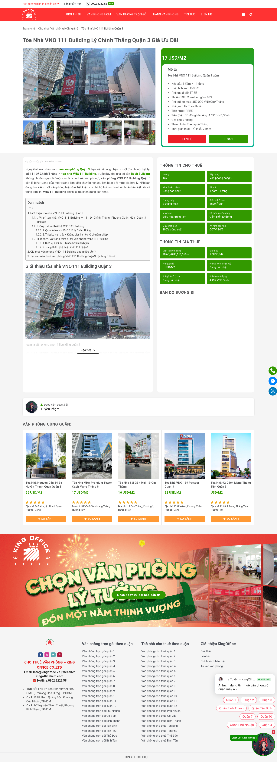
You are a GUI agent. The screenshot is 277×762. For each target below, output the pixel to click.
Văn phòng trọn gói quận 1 (98, 651)
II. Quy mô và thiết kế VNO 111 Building (60, 226)
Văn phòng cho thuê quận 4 (158, 666)
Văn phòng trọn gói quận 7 (98, 681)
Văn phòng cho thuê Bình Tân (159, 740)
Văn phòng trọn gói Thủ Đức (99, 735)
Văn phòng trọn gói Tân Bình (99, 725)
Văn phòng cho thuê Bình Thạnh (161, 721)
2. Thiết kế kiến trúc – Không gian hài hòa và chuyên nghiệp (75, 234)
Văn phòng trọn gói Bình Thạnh (101, 721)
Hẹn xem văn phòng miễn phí (40, 3)
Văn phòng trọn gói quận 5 (98, 671)
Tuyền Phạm (50, 409)
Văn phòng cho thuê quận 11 (159, 701)
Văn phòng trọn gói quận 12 (99, 705)
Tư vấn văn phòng (212, 666)
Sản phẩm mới (72, 3)
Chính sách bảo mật (213, 661)
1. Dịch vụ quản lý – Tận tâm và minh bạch (66, 243)
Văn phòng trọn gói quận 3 (98, 661)
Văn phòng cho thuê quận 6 (158, 676)
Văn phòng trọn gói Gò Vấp (99, 715)
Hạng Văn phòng (165, 14)
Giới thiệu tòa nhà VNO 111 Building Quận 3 (56, 213)
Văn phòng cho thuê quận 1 (158, 651)
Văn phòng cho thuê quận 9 (158, 691)
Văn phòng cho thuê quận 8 (158, 686)
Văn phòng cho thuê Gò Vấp (158, 715)
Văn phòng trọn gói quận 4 (98, 666)
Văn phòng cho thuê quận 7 (158, 681)
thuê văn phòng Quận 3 (73, 169)
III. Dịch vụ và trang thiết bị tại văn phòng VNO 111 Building (72, 239)
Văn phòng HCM (99, 14)
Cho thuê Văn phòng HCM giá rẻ (58, 28)
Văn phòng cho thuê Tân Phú (159, 730)
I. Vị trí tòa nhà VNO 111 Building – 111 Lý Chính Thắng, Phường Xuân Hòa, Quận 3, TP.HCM (92, 220)
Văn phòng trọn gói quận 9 (98, 691)
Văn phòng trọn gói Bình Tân (99, 740)
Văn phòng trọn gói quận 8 (98, 686)
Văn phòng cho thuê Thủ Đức (159, 735)
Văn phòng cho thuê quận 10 (159, 696)
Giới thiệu (73, 14)
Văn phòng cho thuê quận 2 (158, 656)
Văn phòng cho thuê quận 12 (159, 705)
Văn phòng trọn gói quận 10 (99, 696)
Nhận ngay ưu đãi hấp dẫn (137, 595)
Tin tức (189, 14)
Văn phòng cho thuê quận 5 (158, 671)
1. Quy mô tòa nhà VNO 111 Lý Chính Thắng (67, 230)
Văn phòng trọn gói (131, 14)
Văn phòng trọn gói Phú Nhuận (101, 711)
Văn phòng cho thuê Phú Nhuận (161, 711)
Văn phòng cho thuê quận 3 (158, 661)
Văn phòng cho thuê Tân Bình (159, 725)
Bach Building (140, 174)
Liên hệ (206, 14)
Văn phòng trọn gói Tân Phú (99, 730)
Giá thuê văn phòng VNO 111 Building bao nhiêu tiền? (63, 251)
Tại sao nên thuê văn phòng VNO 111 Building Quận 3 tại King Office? (73, 256)
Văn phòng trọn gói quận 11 (99, 701)
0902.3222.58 (101, 3)
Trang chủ (29, 28)
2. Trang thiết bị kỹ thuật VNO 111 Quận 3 (66, 247)
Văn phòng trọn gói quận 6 (98, 676)
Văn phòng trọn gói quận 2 (98, 656)
